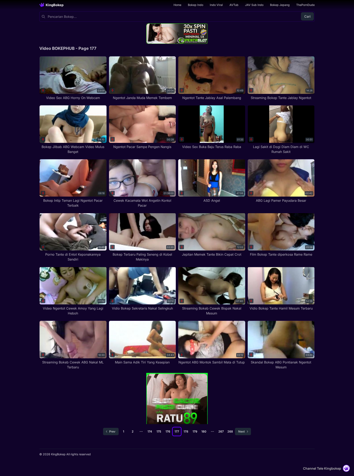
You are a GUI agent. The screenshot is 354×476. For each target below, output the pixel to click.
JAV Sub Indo (254, 5)
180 (203, 431)
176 (168, 431)
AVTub (233, 5)
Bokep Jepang (280, 5)
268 (230, 431)
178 (186, 431)
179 (195, 431)
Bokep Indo (195, 5)
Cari (307, 16)
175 (159, 431)
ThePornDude (305, 5)
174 (150, 431)
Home (177, 5)
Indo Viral (216, 5)
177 (177, 431)
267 (221, 431)
